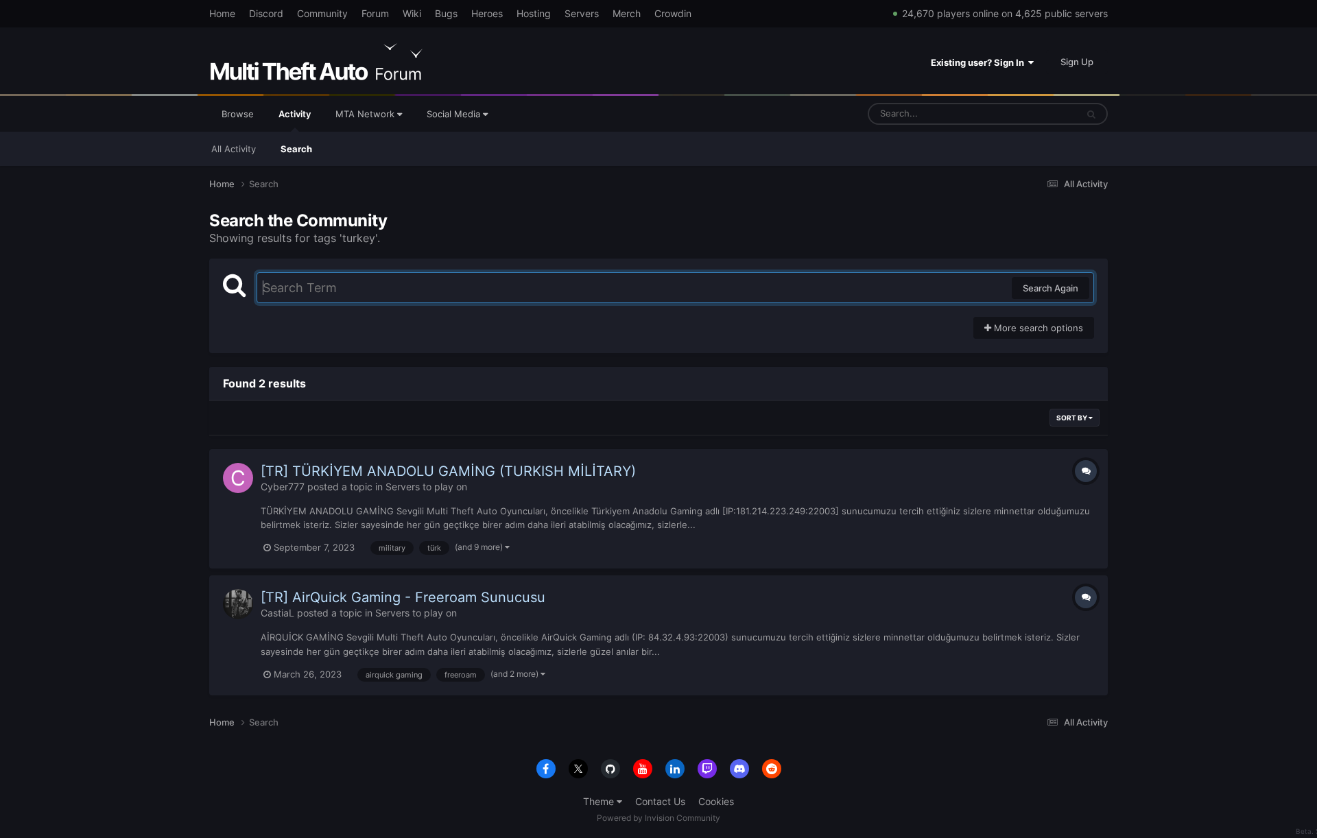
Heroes (487, 13)
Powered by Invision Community (658, 818)
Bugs (446, 13)
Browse (238, 113)
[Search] (1091, 113)
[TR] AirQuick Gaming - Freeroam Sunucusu (403, 597)
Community (322, 13)
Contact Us (660, 801)
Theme (600, 801)
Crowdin (672, 13)
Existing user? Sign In (979, 62)
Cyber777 (283, 486)
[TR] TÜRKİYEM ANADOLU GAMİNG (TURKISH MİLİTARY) (448, 471)
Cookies (716, 801)
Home (222, 13)
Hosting (534, 13)
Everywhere (1035, 113)
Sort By (1072, 418)
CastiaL (277, 613)
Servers (582, 13)
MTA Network (366, 113)
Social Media (455, 113)
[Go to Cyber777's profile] (238, 478)
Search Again (1050, 288)
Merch (627, 13)
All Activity (233, 148)
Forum (375, 13)
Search (296, 148)
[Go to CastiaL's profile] (238, 604)
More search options (1037, 327)
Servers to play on (426, 486)
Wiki (412, 13)
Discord (266, 13)
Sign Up (1076, 61)
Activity (294, 113)
